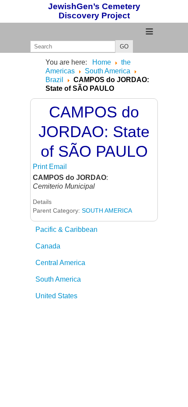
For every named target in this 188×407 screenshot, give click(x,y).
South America (58, 279)
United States (56, 296)
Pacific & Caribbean (66, 229)
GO (124, 46)
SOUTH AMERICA (107, 210)
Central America (60, 262)
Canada (47, 246)
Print (41, 166)
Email (58, 166)
